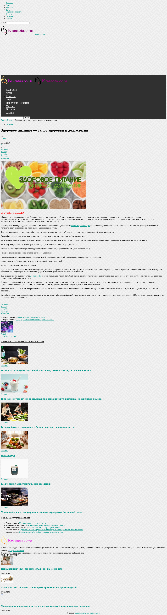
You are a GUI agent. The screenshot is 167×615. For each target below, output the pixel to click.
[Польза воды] (14, 448)
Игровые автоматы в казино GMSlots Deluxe (46, 525)
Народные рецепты (14, 12)
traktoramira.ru (80, 613)
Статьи (9, 18)
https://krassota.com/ (9, 336)
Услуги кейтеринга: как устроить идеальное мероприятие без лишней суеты (41, 512)
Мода (8, 10)
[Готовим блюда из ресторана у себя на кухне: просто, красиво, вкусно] (14, 420)
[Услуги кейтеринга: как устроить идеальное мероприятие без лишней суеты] (14, 505)
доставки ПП (35, 276)
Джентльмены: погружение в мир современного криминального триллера (52, 530)
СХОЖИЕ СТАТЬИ (11, 341)
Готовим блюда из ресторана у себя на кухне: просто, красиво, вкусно (38, 427)
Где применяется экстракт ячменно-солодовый (25, 483)
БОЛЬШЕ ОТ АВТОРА (32, 341)
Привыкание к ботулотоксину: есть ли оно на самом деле (31, 568)
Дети (8, 5)
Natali (3, 138)
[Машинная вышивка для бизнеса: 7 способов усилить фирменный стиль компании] (7, 601)
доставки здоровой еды (80, 226)
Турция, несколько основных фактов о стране (35, 320)
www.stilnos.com (93, 613)
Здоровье (9, 3)
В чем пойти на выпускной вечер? (31, 317)
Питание (9, 16)
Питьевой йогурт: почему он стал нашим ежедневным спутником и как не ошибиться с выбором (52, 399)
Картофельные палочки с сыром (32, 523)
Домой (4, 120)
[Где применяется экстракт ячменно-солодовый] (14, 477)
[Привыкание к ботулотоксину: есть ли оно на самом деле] (7, 564)
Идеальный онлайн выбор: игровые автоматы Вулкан (41, 532)
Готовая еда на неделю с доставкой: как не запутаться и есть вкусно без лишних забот (46, 370)
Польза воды (8, 455)
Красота (9, 7)
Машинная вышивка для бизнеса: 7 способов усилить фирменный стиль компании (45, 606)
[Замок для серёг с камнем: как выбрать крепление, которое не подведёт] (7, 583)
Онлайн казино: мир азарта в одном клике (47, 527)
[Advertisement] (83, 56)
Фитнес (9, 14)
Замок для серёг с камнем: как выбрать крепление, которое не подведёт (39, 587)
